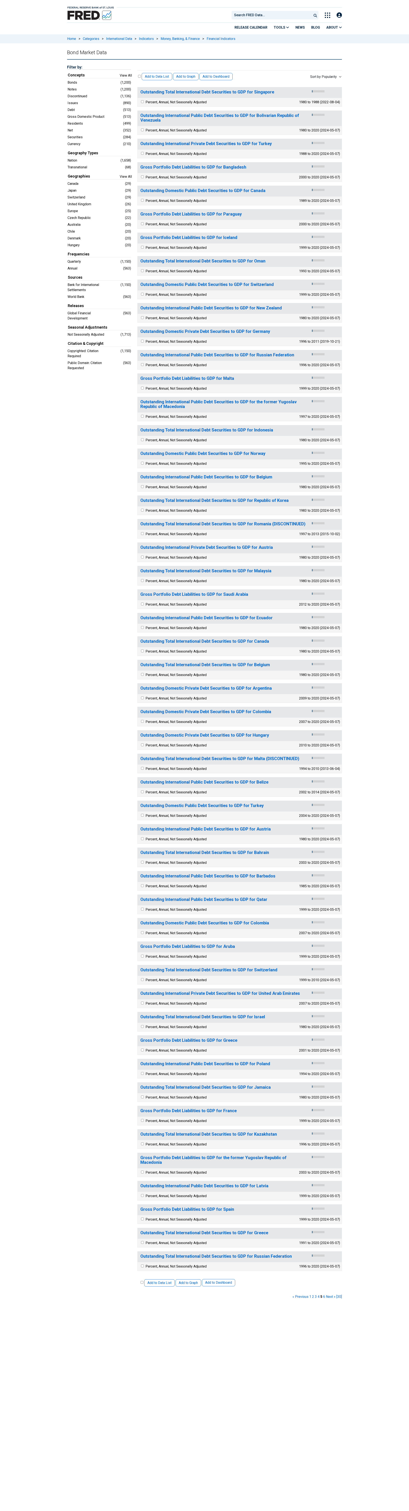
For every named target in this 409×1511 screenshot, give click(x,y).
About (332, 27)
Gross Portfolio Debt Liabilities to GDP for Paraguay (191, 214)
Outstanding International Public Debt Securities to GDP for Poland (205, 1063)
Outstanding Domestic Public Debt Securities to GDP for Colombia (204, 923)
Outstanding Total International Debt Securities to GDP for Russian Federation (216, 1256)
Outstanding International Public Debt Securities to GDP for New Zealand (211, 308)
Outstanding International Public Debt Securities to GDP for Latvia (204, 1185)
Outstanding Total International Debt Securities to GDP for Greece (204, 1232)
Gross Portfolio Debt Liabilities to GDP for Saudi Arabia (194, 594)
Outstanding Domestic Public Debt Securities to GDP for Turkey (202, 805)
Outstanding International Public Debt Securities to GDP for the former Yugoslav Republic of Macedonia (218, 404)
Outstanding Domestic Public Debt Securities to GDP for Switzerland (207, 284)
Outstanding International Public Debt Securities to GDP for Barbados (207, 876)
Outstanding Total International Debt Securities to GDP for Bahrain (204, 852)
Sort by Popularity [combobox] (323, 77)
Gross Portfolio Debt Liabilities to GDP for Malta (187, 378)
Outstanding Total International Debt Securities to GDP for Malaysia (205, 570)
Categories (91, 39)
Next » (331, 1297)
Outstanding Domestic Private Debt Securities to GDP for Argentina (206, 688)
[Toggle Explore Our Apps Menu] (327, 15)
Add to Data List (157, 76)
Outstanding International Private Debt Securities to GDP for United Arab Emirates (220, 993)
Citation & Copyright (86, 343)
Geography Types (83, 153)
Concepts (76, 75)
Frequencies (78, 254)
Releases (76, 306)
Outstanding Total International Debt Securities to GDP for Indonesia (206, 430)
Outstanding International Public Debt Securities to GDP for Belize (204, 782)
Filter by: (74, 67)
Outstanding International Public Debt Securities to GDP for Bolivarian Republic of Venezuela (219, 118)
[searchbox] (272, 15)
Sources (75, 277)
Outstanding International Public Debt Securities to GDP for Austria (205, 829)
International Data (119, 39)
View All (126, 75)
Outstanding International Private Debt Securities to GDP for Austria (206, 547)
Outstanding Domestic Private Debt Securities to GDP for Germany (205, 331)
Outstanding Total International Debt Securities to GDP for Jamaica (205, 1087)
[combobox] (271, 15)
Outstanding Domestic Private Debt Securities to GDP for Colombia (205, 711)
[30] (339, 1297)
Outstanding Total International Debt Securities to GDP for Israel (202, 1016)
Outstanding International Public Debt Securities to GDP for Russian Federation (217, 355)
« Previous (300, 1297)
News (300, 27)
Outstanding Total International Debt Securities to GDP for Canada (204, 641)
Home (71, 39)
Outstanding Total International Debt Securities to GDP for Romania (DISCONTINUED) (222, 524)
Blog (315, 27)
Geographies (79, 176)
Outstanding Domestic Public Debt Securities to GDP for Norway (202, 453)
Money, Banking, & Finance (180, 39)
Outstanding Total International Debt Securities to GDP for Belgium (205, 664)
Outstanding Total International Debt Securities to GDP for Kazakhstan (208, 1134)
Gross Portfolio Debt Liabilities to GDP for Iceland (188, 237)
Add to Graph (185, 76)
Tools (280, 27)
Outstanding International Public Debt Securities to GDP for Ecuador (206, 617)
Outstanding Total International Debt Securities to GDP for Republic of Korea (214, 500)
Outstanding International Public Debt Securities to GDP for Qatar (203, 899)
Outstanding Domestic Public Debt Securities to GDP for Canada (202, 190)
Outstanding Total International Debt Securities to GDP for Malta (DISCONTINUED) (219, 758)
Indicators (146, 39)
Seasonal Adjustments (87, 327)
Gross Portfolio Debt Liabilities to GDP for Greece (188, 1040)
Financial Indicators (221, 39)
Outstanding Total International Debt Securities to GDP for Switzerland (208, 970)
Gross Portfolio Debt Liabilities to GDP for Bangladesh (193, 167)
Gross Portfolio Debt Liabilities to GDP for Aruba (187, 946)
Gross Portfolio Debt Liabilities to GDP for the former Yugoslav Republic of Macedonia (213, 1160)
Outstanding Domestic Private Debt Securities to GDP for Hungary (204, 735)
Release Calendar (251, 27)
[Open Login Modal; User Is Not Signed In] (339, 15)
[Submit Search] (315, 15)
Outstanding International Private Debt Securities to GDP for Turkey (206, 143)
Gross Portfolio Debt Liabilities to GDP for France (188, 1110)
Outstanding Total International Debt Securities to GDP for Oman (202, 261)
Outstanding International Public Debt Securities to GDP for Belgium (206, 477)
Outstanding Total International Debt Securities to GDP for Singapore (207, 92)
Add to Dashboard (216, 76)
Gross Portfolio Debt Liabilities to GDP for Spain (187, 1209)
